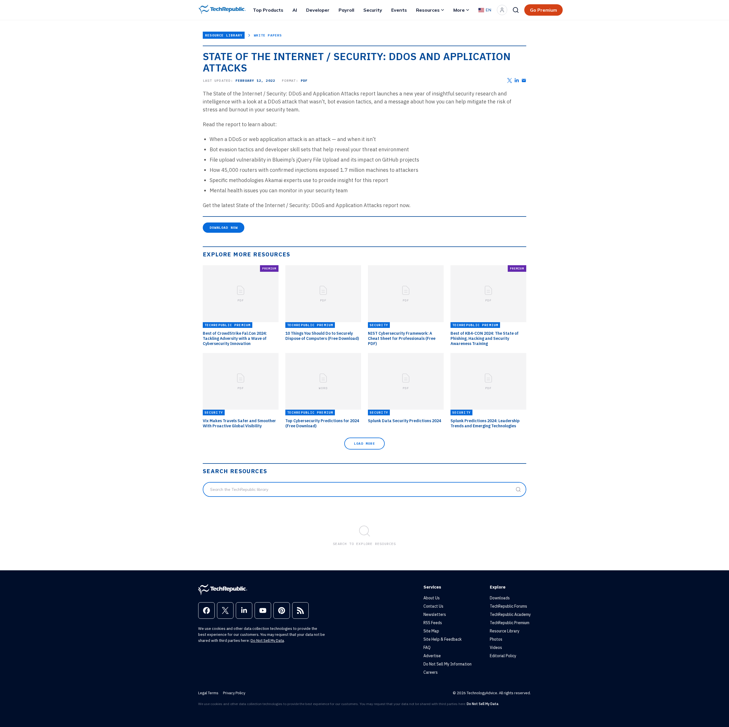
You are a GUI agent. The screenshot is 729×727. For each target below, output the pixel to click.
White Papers (268, 35)
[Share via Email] (523, 80)
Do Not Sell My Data (267, 640)
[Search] (516, 10)
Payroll (346, 10)
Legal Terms (208, 693)
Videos (496, 647)
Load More (364, 443)
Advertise (432, 655)
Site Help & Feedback (442, 639)
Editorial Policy (503, 655)
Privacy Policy (234, 693)
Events (399, 10)
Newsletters (434, 614)
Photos (496, 639)
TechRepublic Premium (509, 622)
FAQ (427, 647)
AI (294, 10)
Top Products (268, 10)
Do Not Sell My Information (447, 664)
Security (372, 10)
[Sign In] (502, 10)
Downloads (500, 598)
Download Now (223, 227)
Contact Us (433, 606)
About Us (431, 598)
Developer (317, 10)
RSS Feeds (432, 622)
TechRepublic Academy (510, 614)
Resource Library (223, 35)
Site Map (431, 631)
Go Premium (543, 10)
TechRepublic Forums (508, 606)
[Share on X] (509, 80)
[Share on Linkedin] (516, 80)
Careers (430, 672)
